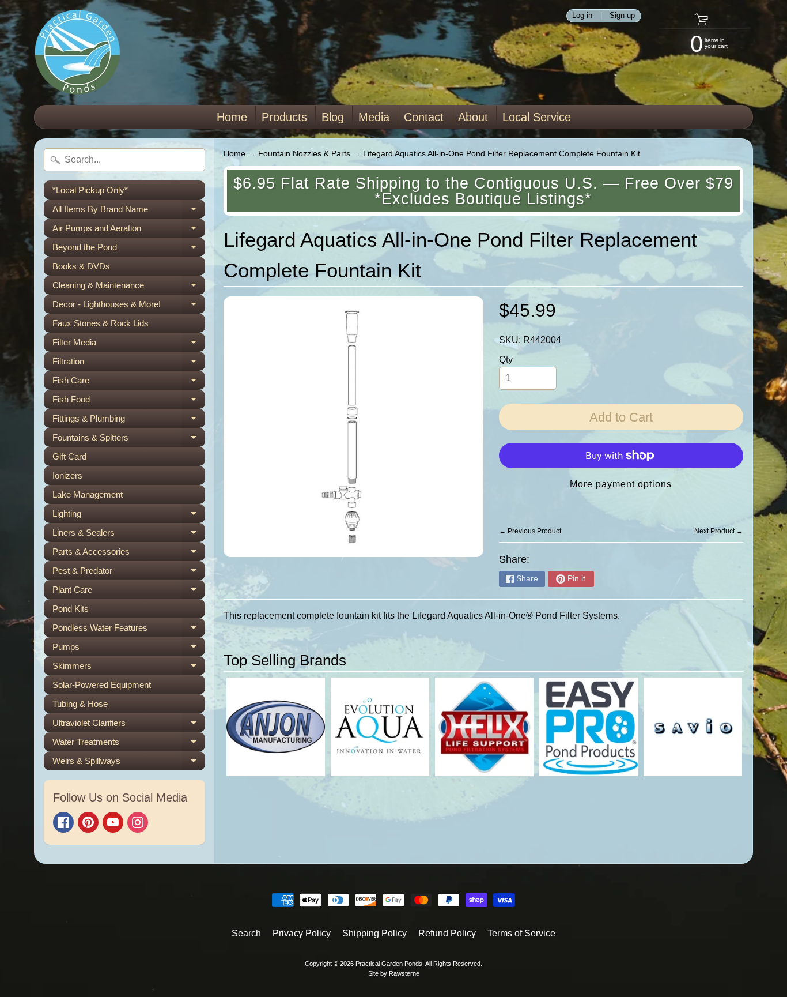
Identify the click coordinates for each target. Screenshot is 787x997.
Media (373, 117)
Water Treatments (128, 744)
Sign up (622, 16)
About (473, 117)
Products (284, 117)
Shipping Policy (374, 933)
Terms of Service (521, 933)
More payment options (621, 484)
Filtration (128, 363)
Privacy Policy (302, 933)
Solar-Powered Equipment (101, 685)
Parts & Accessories (128, 554)
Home (232, 117)
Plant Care (128, 592)
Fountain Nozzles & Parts (304, 153)
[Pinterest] (88, 822)
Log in (582, 16)
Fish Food (128, 401)
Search (246, 933)
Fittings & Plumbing (128, 420)
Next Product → (718, 531)
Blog (332, 117)
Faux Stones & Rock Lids (100, 323)
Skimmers (128, 668)
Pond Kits (70, 609)
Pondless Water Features (128, 630)
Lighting (128, 516)
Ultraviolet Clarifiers (128, 725)
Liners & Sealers (128, 535)
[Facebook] (63, 822)
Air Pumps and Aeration (128, 230)
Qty (506, 359)
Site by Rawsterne (393, 973)
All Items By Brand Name (128, 211)
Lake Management (87, 494)
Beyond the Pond (128, 249)
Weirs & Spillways (128, 763)
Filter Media (128, 344)
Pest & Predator (128, 573)
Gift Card (69, 456)
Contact (424, 117)
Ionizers (67, 475)
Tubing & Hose (80, 704)
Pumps (128, 649)
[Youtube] (113, 822)
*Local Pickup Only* (90, 190)
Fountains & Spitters (128, 439)
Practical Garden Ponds (388, 963)
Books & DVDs (81, 266)
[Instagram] (137, 822)
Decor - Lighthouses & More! (128, 306)
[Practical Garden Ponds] (77, 52)
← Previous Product (530, 531)
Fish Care (128, 382)
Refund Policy (447, 933)
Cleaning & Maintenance (128, 287)
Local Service (536, 117)
